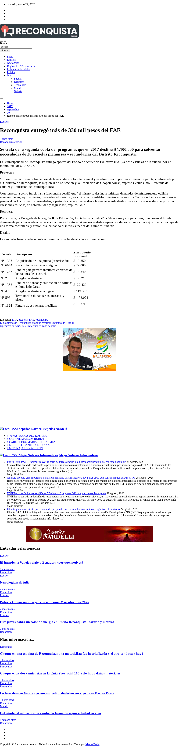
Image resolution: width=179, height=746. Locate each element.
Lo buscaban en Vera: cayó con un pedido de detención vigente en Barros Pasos (57, 693)
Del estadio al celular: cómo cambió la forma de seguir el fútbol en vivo (50, 713)
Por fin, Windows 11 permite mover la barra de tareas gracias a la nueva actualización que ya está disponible (66, 461)
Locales (11, 59)
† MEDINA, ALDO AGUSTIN (25, 448)
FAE (31, 319)
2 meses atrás (7, 569)
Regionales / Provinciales (21, 66)
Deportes (19, 81)
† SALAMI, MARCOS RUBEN (25, 438)
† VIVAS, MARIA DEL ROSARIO (27, 435)
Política (11, 72)
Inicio (10, 56)
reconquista (42, 319)
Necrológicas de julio (15, 582)
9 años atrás (6, 138)
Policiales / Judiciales (18, 69)
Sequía (18, 78)
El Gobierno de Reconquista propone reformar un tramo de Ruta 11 (37, 322)
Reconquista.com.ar (11, 141)
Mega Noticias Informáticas (78, 455)
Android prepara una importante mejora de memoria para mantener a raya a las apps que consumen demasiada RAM (71, 477)
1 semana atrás (8, 719)
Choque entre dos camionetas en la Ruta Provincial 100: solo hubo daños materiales (60, 673)
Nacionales (13, 62)
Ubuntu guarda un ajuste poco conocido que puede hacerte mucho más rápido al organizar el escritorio (63, 509)
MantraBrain (92, 744)
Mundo (18, 88)
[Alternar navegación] (1, 41)
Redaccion (6, 572)
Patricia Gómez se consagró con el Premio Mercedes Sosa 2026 (44, 602)
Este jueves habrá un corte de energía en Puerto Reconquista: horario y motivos (57, 622)
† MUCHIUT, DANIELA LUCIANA (28, 445)
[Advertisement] (89, 399)
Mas (9, 75)
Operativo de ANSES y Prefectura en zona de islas (28, 325)
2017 (14, 319)
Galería (18, 91)
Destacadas (6, 646)
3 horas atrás (7, 660)
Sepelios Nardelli (55, 429)
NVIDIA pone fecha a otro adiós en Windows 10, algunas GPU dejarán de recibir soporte (56, 493)
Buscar (4, 43)
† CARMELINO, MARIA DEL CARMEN (31, 441)
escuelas (23, 319)
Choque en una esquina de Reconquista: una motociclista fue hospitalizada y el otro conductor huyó (71, 653)
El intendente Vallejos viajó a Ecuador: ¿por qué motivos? (41, 562)
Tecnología (20, 84)
